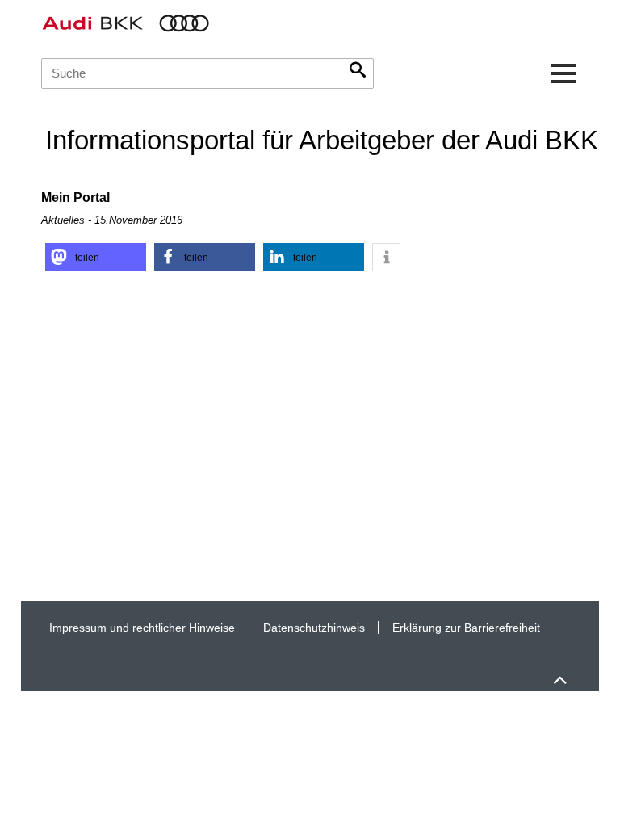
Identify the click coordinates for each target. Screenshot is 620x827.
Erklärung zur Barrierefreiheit (466, 627)
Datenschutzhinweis (314, 627)
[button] (95, 257)
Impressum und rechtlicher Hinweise (142, 627)
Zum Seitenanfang (559, 673)
